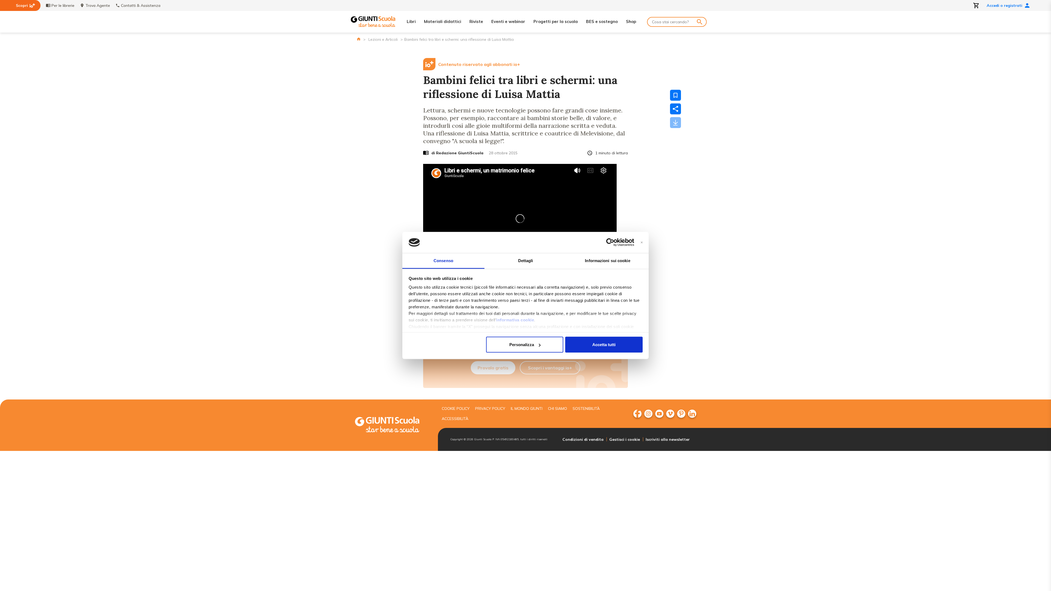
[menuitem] (637, 414)
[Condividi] (675, 108)
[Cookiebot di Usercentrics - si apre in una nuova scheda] (610, 242)
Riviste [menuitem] (476, 21)
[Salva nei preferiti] (675, 95)
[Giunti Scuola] (373, 21)
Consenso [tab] (443, 260)
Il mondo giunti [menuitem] (526, 408)
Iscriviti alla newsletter (668, 439)
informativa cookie (515, 319)
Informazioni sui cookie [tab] (607, 260)
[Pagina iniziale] (359, 38)
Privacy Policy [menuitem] (490, 408)
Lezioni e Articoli (383, 39)
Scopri (22, 5)
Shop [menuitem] (631, 21)
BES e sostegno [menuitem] (602, 21)
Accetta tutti (604, 344)
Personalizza (521, 344)
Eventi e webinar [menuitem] (508, 21)
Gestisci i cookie (624, 439)
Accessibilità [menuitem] (455, 418)
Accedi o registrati (1004, 5)
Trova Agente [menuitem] (97, 5)
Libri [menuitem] (411, 21)
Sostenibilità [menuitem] (586, 408)
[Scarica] (675, 122)
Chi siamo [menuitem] (557, 408)
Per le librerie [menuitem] (62, 5)
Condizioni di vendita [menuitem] (583, 439)
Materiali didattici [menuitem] (442, 21)
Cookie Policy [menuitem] (456, 408)
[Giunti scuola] (393, 425)
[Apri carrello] (976, 5)
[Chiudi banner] (642, 243)
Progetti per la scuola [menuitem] (555, 21)
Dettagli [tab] (525, 260)
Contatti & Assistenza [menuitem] (140, 5)
